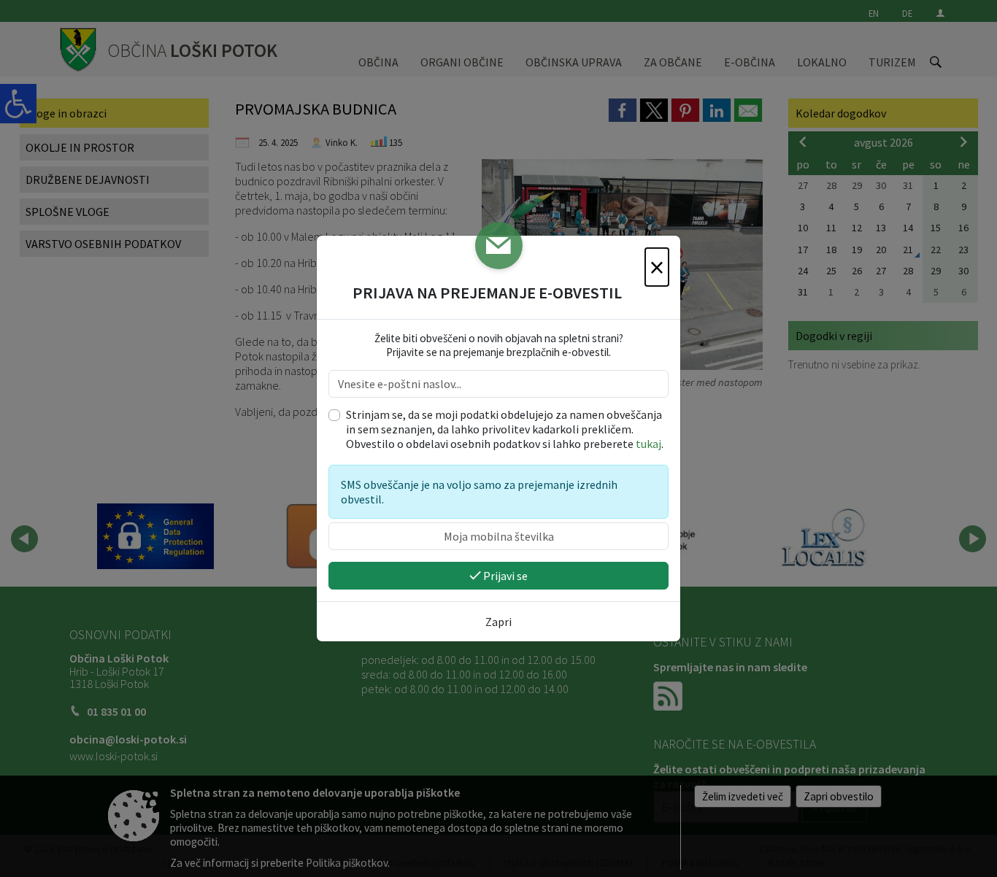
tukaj (648, 443)
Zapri (498, 621)
